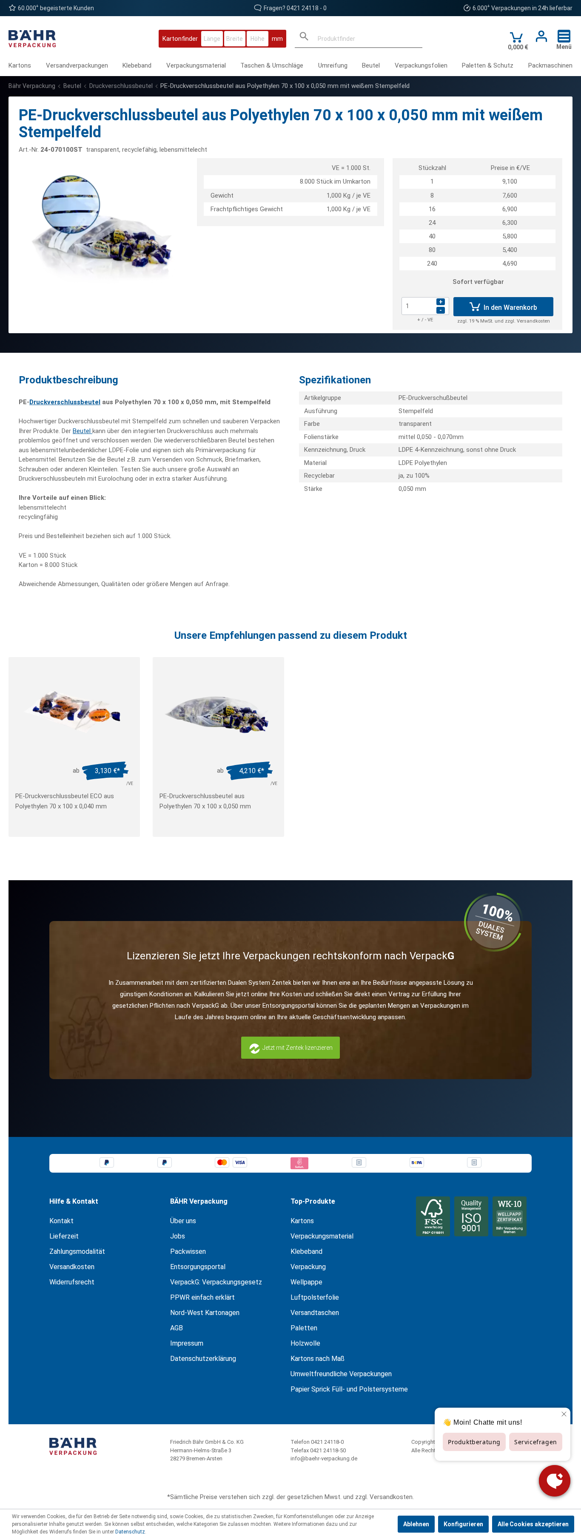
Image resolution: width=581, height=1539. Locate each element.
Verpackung (308, 1267)
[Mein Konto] (539, 36)
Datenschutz (130, 1532)
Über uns (183, 1221)
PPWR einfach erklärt (202, 1297)
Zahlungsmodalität (77, 1251)
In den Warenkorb (509, 307)
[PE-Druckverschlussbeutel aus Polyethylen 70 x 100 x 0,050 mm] (218, 712)
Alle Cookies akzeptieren (533, 1524)
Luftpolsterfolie (314, 1297)
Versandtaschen (314, 1313)
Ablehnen (416, 1524)
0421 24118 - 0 (307, 8)
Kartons (302, 1221)
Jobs (177, 1236)
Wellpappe (306, 1282)
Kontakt (61, 1221)
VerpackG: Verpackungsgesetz (216, 1282)
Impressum (186, 1343)
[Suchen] (304, 38)
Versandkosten (71, 1267)
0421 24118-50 (328, 1450)
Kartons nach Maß (317, 1359)
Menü (564, 46)
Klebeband (306, 1251)
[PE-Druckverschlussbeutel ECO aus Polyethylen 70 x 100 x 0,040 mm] (74, 712)
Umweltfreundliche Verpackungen (341, 1374)
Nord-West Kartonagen (204, 1313)
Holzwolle (305, 1343)
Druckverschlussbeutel (64, 402)
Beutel (82, 431)
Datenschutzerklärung (203, 1359)
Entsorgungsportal (197, 1267)
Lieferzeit (64, 1236)
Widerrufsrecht (71, 1282)
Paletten (303, 1328)
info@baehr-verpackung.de (323, 1458)
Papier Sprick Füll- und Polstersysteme (349, 1389)
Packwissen (188, 1251)
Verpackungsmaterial (321, 1236)
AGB (176, 1328)
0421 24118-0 (327, 1442)
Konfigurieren (463, 1524)
